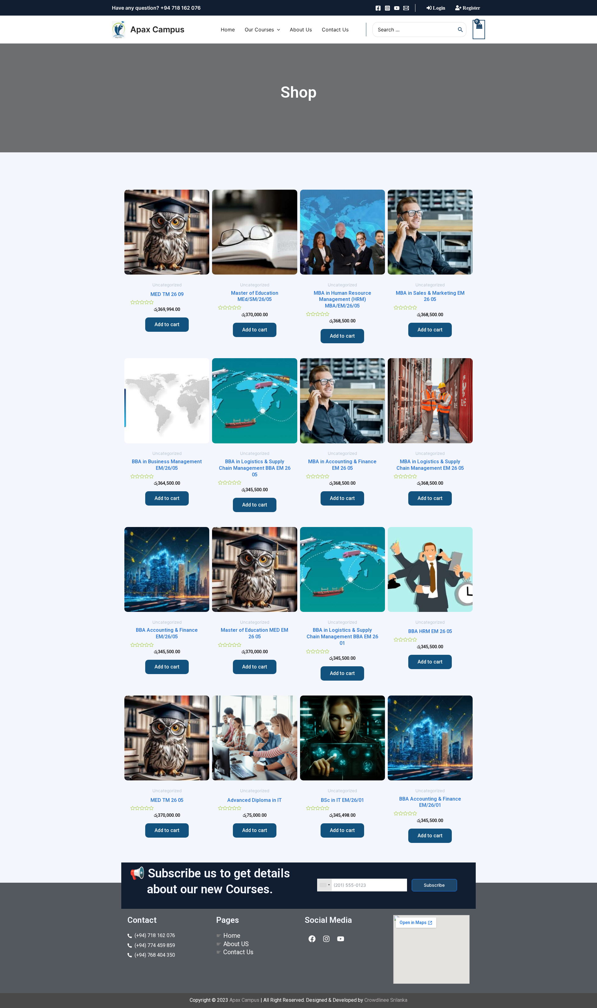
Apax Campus (157, 29)
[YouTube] (397, 8)
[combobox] (324, 885)
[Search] (460, 29)
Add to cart (167, 324)
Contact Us (238, 952)
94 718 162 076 (182, 8)
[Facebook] (378, 8)
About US (236, 944)
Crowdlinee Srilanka (385, 1000)
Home (231, 935)
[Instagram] (387, 8)
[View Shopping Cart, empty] (479, 29)
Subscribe (434, 885)
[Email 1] (406, 8)
